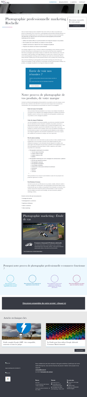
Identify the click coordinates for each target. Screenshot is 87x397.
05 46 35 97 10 (56, 382)
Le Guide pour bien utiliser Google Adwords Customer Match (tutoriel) (62, 343)
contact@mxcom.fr (40, 370)
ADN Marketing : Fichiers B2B (57, 388)
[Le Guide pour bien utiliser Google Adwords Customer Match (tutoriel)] (65, 331)
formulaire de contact (47, 372)
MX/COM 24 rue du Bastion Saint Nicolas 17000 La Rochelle (42, 384)
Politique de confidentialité (73, 387)
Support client (71, 385)
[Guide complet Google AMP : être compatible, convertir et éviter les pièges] (21, 331)
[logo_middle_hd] (5, 2)
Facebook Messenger (57, 385)
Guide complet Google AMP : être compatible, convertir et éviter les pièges (19, 343)
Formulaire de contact (57, 387)
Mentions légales (70, 388)
